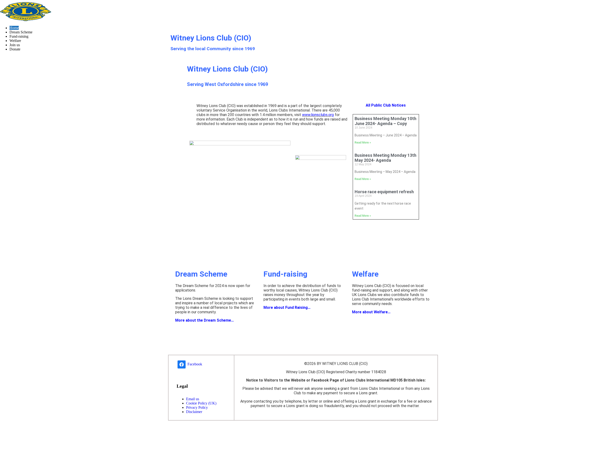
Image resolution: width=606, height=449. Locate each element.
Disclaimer (194, 412)
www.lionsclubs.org (318, 114)
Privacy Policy (197, 407)
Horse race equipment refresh (384, 191)
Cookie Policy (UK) (201, 403)
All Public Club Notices (386, 105)
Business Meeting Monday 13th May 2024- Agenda (385, 158)
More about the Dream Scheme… (204, 320)
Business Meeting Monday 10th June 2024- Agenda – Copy (385, 121)
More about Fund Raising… (287, 307)
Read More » (363, 142)
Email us (192, 399)
